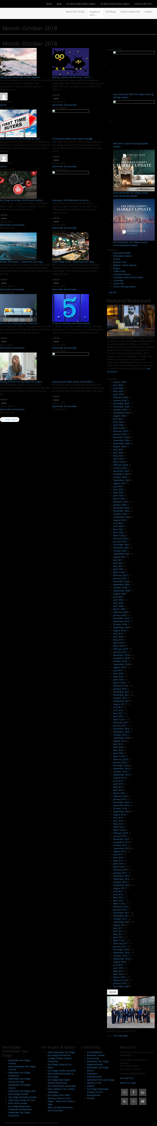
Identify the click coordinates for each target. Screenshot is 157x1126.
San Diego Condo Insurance (62, 1070)
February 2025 (120, 431)
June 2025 (118, 421)
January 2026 (119, 400)
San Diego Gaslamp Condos (22, 1097)
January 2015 (119, 799)
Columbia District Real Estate (128, 277)
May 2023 (118, 492)
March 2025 (119, 428)
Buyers (116, 268)
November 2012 (121, 879)
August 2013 (119, 851)
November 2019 (121, 621)
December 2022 (121, 507)
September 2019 (121, 627)
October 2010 (120, 955)
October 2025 (120, 409)
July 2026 (117, 385)
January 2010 (119, 983)
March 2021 (119, 572)
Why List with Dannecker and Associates (60, 1109)
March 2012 (119, 903)
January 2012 (119, 909)
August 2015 (119, 777)
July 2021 (117, 559)
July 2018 (117, 670)
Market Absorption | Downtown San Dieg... (22, 261)
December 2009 (121, 986)
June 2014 (118, 820)
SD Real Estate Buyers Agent (115, 3)
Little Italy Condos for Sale (21, 1100)
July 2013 (117, 854)
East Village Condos (18, 1094)
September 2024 (121, 443)
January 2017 (119, 725)
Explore (91, 1085)
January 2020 (119, 615)
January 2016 (119, 762)
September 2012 (121, 885)
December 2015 (121, 765)
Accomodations (95, 1052)
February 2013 (120, 869)
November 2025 (121, 406)
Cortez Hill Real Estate (124, 286)
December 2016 (121, 728)
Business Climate (96, 1055)
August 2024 (119, 446)
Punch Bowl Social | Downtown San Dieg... (74, 261)
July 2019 (117, 633)
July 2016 (117, 744)
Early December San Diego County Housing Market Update (130, 194)
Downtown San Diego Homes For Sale (19, 1080)
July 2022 (117, 523)
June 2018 (118, 673)
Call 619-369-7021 (143, 3)
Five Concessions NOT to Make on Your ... (21, 138)
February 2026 (120, 397)
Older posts (9, 419)
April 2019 (118, 642)
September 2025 (121, 412)
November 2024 (121, 440)
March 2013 (119, 866)
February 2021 (120, 575)
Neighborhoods (94, 13)
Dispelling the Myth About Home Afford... (73, 381)
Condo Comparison (130, 11)
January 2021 (119, 578)
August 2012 (119, 888)
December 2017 (121, 691)
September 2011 (121, 921)
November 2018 (121, 658)
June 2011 (118, 931)
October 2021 (120, 550)
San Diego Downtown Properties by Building (19, 1108)
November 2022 (121, 510)
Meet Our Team (128, 1082)
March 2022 (119, 535)
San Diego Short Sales (59, 1095)
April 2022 (118, 532)
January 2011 (119, 946)
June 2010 (118, 967)
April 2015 (118, 790)
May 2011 (118, 934)
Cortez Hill (118, 283)
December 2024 (121, 437)
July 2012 (117, 891)
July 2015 (117, 780)
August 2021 (119, 556)
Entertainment (94, 1076)
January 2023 (119, 504)
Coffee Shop (119, 271)
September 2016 (121, 737)
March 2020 (119, 609)
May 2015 (118, 786)
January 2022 (119, 541)
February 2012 (120, 906)
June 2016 (118, 747)
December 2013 (121, 839)
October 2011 (120, 918)
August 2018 (119, 667)
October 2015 (120, 771)
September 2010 (121, 958)
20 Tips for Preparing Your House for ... (20, 323)
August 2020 (119, 593)
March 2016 (119, 756)
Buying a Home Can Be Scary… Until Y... (72, 77)
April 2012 (118, 900)
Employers (92, 1073)
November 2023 (121, 474)
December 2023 (121, 471)
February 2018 (120, 685)
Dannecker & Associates (64, 104)
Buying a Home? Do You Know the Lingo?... (21, 381)
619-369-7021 (127, 1078)
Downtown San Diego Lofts (22, 1090)
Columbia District (122, 274)
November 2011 (121, 915)
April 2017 (118, 716)
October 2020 (120, 587)
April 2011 (118, 937)
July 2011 (117, 928)
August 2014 (119, 814)
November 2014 (121, 805)
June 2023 (118, 489)
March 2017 (119, 719)
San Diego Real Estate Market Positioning (59, 1081)
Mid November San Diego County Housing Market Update (130, 244)
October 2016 (120, 734)
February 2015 (120, 796)
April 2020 (118, 605)
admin (3, 104)
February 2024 (120, 464)
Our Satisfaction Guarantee (62, 1085)
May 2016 (118, 750)
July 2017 (117, 707)
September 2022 (121, 517)
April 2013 (118, 863)
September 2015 (121, 774)
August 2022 (119, 520)
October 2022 (120, 513)
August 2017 (119, 704)
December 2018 (121, 655)
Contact (148, 11)
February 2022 (120, 538)
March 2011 (119, 940)
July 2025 (117, 418)
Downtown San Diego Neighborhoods (98, 1063)
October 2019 (120, 624)
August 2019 (119, 630)
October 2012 (120, 882)
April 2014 (118, 826)
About (49, 3)
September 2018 (121, 664)
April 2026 (118, 394)
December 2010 (121, 949)
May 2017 (118, 713)
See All (112, 292)
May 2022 (118, 529)
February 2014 (120, 833)
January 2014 (119, 836)
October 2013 (120, 845)
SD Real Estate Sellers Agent (80, 3)
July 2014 (117, 817)
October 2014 (120, 808)
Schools (91, 1098)
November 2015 (121, 768)
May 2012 (118, 897)
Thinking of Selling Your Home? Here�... (73, 138)
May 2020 (118, 602)
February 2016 (120, 759)
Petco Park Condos (17, 1103)
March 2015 (119, 793)
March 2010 (119, 977)
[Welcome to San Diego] (4, 11)
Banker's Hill (119, 262)
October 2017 (120, 698)
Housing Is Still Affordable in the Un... (71, 200)
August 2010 (119, 961)
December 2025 (121, 403)
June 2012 (118, 894)
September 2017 (121, 701)
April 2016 (118, 753)
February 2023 (120, 501)
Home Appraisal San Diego (61, 1052)
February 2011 (120, 943)
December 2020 (121, 581)
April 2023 (118, 495)
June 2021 (118, 563)
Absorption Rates (122, 252)
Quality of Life (94, 1082)
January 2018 (119, 688)
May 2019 (118, 639)
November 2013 (121, 842)
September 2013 (121, 848)
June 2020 (118, 599)
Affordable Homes (122, 255)
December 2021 (121, 544)
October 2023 (120, 477)
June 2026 (118, 388)
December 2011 (121, 912)
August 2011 (119, 925)
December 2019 (121, 618)
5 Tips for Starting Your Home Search (71, 323)
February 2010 (120, 980)
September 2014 (121, 811)
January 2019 (119, 652)
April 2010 (118, 974)
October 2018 (120, 661)
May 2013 (118, 860)
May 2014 (118, 823)
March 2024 (119, 461)
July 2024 (117, 449)
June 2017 (118, 710)
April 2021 (118, 569)
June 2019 (118, 636)
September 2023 (121, 480)
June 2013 (118, 857)
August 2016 (119, 740)
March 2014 (119, 829)
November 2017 (121, 694)
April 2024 (118, 458)
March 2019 (119, 645)
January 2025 (119, 434)
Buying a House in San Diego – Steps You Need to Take (61, 1101)
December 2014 (121, 802)
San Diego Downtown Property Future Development (98, 1092)
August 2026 (119, 382)
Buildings (111, 11)
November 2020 (121, 584)
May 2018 (118, 676)
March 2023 (119, 498)
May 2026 (118, 391)
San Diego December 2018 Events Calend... (22, 200)
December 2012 (121, 875)
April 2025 (118, 424)
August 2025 (119, 415)
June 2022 (118, 526)
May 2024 (118, 455)
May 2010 (118, 971)
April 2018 (118, 679)
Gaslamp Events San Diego (100, 1079)
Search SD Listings (75, 11)
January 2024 (119, 467)
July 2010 (117, 964)
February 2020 (120, 612)
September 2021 (121, 553)
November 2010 (121, 952)
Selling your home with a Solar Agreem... (21, 77)
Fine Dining (93, 1058)
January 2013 (119, 872)
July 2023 (117, 486)
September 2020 (121, 590)
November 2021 (121, 547)
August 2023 (119, 483)
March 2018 (119, 682)
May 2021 (118, 566)
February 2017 (120, 722)
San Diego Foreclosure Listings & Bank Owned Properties (59, 1058)
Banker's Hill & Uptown (125, 265)
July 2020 (117, 596)
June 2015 (118, 783)
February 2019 (120, 648)
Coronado (118, 280)
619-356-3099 (121, 1035)
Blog (59, 3)
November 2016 (121, 731)
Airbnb (116, 259)
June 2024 (118, 452)
